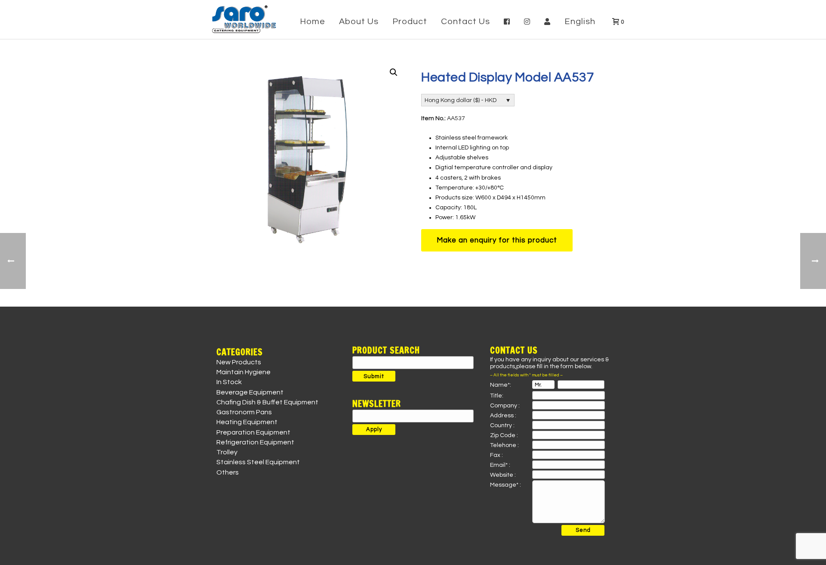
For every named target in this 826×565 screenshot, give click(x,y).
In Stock (229, 382)
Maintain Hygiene (243, 372)
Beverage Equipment (250, 392)
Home (312, 21)
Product (409, 21)
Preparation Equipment (253, 432)
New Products (238, 362)
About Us (359, 21)
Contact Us (465, 21)
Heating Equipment (246, 422)
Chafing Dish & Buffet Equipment (267, 402)
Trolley (226, 452)
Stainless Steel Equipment (258, 462)
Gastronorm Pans (244, 412)
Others (227, 472)
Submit (374, 376)
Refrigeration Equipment (255, 442)
